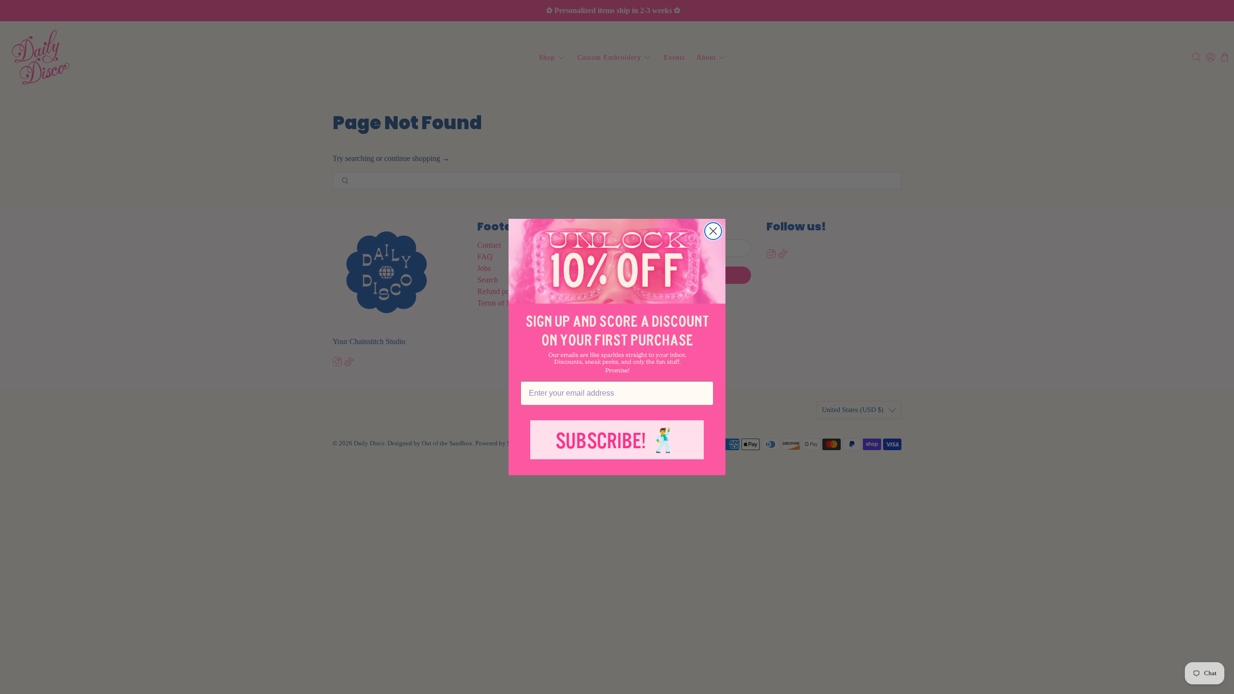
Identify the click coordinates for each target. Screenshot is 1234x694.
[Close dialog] (713, 231)
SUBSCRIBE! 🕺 (617, 441)
